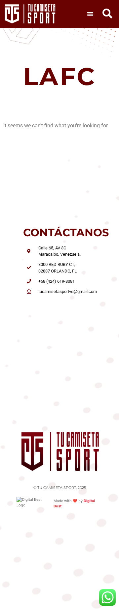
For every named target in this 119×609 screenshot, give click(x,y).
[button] (90, 14)
